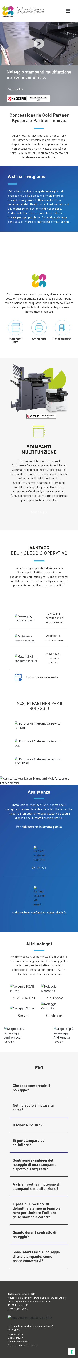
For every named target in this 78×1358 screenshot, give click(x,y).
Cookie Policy (15, 1337)
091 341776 (39, 867)
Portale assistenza (18, 1341)
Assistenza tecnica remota (22, 1345)
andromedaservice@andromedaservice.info (39, 912)
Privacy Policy (15, 1333)
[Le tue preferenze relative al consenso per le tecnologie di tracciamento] (71, 1351)
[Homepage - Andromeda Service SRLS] (24, 11)
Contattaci (39, 597)
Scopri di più (39, 512)
